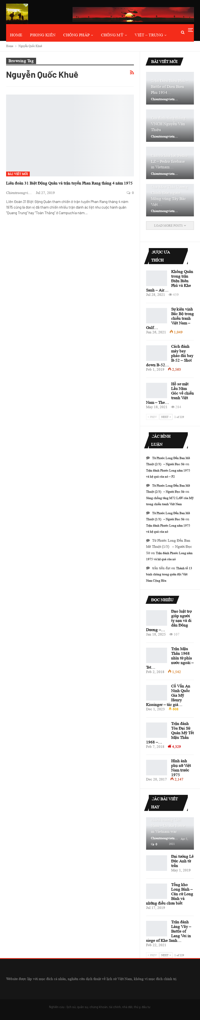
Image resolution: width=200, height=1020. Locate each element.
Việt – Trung (149, 35)
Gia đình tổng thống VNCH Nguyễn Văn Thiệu (168, 124)
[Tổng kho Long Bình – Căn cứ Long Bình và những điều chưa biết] (156, 891)
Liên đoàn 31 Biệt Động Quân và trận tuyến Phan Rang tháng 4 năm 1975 (69, 183)
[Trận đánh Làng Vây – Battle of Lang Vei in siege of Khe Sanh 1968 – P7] (156, 928)
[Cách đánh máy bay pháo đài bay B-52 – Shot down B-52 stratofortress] (156, 353)
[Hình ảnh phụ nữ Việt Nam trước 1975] (156, 767)
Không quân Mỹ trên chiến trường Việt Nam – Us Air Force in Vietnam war (169, 823)
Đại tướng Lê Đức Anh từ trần (182, 861)
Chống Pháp (76, 35)
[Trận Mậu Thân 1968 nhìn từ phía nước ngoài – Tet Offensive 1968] (156, 655)
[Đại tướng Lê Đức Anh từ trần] (156, 863)
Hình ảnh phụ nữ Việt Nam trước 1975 (181, 768)
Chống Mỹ (112, 35)
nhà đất (127, 1007)
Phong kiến (42, 35)
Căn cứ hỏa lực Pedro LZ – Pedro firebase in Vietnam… (169, 161)
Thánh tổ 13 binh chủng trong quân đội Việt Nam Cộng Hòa (169, 574)
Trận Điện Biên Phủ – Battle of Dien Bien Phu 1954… (169, 86)
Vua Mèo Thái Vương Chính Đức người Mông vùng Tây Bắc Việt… (169, 196)
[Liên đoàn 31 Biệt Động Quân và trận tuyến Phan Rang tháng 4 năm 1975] (70, 135)
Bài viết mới (18, 174)
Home (16, 35)
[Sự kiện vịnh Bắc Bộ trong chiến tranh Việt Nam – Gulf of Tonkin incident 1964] (156, 316)
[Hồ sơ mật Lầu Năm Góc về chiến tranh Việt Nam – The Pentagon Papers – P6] (156, 390)
